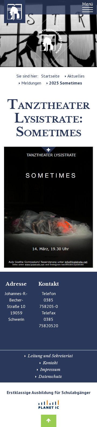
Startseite (50, 76)
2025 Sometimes (65, 83)
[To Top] (48, 419)
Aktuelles (76, 76)
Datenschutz (50, 376)
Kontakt (50, 362)
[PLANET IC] (48, 404)
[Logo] (8, 11)
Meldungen (31, 83)
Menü (87, 4)
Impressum (50, 369)
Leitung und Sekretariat (50, 355)
